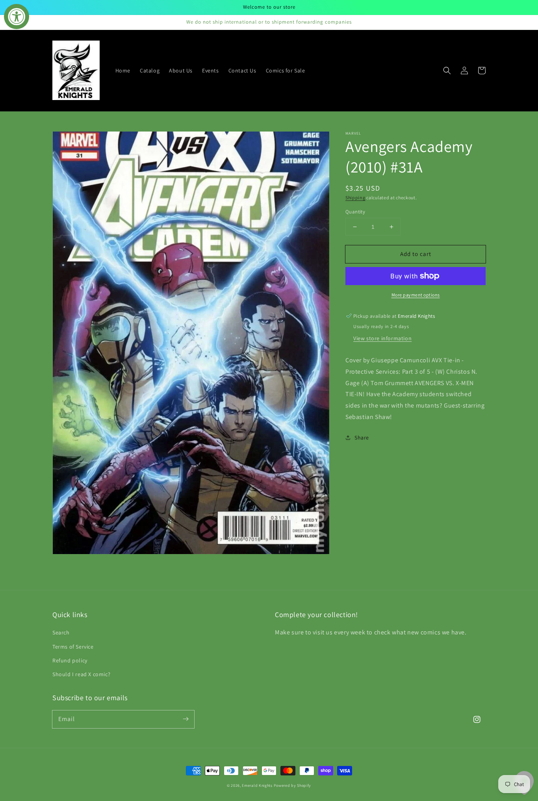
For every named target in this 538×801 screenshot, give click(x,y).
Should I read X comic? (81, 674)
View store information (382, 338)
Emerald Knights (257, 785)
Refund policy (69, 660)
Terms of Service (73, 646)
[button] (447, 70)
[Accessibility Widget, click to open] (16, 16)
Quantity (355, 211)
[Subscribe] (185, 719)
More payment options (415, 295)
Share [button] (361, 437)
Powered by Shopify (293, 785)
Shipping (355, 197)
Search (61, 632)
